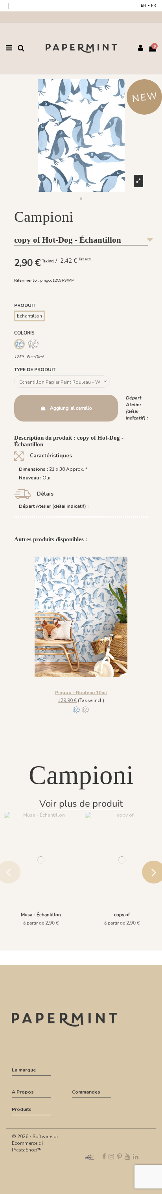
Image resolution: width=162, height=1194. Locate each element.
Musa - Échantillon (41, 915)
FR (153, 5)
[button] (81, 199)
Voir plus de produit (81, 803)
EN (143, 5)
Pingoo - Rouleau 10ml (81, 692)
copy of (122, 915)
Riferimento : (26, 280)
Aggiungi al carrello (71, 408)
